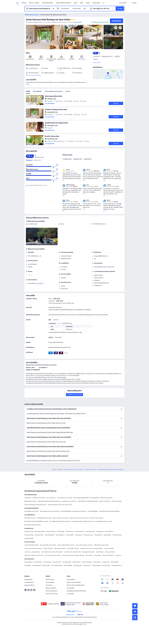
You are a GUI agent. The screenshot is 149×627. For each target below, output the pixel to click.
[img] (45, 37)
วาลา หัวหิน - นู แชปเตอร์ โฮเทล (32, 552)
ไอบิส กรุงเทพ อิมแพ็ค (59, 548)
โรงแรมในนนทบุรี (28, 531)
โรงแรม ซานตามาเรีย (91, 469)
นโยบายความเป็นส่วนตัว (51, 591)
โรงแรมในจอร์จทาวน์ (117, 565)
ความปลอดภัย (70, 593)
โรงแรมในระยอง (70, 531)
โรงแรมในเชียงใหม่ (29, 538)
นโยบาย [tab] (68, 91)
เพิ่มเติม (28, 84)
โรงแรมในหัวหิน (107, 535)
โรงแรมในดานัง (106, 562)
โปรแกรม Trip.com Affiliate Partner (76, 585)
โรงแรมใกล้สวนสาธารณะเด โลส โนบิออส (49, 511)
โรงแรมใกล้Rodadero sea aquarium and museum (73, 511)
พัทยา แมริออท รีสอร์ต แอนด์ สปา (84, 545)
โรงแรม (60, 469)
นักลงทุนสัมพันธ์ (71, 579)
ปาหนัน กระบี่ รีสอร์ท (110, 552)
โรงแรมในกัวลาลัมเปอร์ (57, 565)
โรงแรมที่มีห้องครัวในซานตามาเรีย (103, 521)
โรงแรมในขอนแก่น (51, 531)
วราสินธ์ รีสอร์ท (100, 552)
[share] (134, 611)
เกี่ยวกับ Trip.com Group (52, 593)
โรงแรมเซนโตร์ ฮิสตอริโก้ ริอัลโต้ (81, 497)
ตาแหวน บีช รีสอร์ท (48, 548)
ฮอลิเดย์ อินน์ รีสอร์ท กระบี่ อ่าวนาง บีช (33, 555)
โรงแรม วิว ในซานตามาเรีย (96, 518)
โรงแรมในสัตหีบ (70, 535)
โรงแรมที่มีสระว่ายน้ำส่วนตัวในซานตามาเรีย (59, 521)
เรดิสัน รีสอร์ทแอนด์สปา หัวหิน (101, 545)
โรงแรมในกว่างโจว (57, 562)
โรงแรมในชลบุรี (99, 531)
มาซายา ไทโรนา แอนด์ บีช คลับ (64, 497)
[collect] (134, 605)
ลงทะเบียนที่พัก (70, 588)
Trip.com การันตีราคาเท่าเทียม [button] (101, 22)
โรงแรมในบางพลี (67, 562)
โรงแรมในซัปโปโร (68, 565)
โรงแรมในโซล (27, 565)
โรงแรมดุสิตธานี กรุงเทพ (88, 552)
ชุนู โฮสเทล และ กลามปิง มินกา (69, 501)
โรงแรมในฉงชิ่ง (46, 565)
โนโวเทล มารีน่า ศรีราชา (108, 555)
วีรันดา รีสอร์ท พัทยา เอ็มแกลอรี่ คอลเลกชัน (52, 552)
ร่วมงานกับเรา (49, 585)
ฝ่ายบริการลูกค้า (28, 579)
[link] (122, 2)
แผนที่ (75, 3)
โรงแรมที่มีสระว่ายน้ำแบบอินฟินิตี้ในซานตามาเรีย (36, 521)
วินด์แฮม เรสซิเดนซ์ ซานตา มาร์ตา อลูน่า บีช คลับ (60, 504)
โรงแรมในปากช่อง (39, 535)
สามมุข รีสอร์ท (97, 555)
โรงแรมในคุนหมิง (77, 565)
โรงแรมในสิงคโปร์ (36, 565)
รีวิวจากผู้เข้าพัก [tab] (37, 91)
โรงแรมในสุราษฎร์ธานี (39, 531)
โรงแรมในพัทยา (98, 535)
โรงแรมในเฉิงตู (47, 562)
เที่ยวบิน (24, 3)
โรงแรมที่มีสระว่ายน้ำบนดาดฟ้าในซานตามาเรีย (82, 521)
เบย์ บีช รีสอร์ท (89, 555)
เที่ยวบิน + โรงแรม (34, 3)
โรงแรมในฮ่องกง (28, 562)
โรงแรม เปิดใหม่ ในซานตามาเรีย (60, 518)
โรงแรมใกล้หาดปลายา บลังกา (31, 511)
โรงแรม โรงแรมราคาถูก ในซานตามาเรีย (79, 518)
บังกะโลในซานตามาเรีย (29, 518)
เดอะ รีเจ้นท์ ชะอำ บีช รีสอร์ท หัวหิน (72, 552)
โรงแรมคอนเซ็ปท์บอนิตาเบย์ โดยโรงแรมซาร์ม (35, 504)
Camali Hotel (27, 497)
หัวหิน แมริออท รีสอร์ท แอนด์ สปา (66, 545)
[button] (104, 3)
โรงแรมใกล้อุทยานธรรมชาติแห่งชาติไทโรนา (109, 511)
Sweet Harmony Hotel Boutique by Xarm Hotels (48, 19)
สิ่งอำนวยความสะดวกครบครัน (33, 75)
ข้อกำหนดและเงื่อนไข (51, 588)
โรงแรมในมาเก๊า (87, 565)
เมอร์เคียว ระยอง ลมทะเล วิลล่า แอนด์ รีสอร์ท (91, 548)
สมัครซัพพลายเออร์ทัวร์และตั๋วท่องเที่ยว (76, 591)
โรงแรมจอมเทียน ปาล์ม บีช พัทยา (48, 545)
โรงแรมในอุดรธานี (79, 531)
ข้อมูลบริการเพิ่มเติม (29, 585)
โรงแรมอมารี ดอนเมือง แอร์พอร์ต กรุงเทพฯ (73, 555)
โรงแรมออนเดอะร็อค (116, 501)
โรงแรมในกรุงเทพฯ (90, 531)
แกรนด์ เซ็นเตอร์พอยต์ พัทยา (31, 545)
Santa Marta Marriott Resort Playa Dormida (49, 501)
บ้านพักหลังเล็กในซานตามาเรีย (44, 518)
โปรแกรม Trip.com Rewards (74, 582)
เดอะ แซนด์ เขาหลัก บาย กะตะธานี (53, 555)
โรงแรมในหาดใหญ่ (28, 535)
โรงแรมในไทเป (97, 562)
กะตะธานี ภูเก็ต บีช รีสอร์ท (72, 548)
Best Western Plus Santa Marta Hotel (88, 501)
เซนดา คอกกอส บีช (51, 497)
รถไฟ (81, 3)
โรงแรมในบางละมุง (88, 535)
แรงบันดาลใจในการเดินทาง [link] (63, 3)
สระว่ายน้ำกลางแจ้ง (32, 224)
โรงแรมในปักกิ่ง (114, 562)
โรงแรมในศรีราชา (109, 531)
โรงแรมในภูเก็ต (60, 531)
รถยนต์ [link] (88, 3)
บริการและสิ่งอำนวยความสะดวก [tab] (54, 91)
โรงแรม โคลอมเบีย (68, 469)
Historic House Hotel (104, 501)
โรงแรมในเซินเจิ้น (96, 565)
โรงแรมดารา (118, 555)
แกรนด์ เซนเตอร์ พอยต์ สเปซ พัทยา (33, 548)
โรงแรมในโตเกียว (38, 562)
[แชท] (134, 617)
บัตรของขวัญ (96, 3)
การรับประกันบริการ (29, 582)
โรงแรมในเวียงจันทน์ (87, 562)
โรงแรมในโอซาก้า (76, 562)
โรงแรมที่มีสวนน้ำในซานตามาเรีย (32, 525)
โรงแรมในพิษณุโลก (49, 535)
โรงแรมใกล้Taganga (93, 511)
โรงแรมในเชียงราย (60, 535)
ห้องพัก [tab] (28, 91)
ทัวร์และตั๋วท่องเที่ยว (47, 3)
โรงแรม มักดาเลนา (79, 469)
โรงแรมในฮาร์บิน (106, 565)
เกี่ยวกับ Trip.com (50, 579)
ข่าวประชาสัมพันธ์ (50, 582)
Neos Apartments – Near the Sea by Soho (101, 497)
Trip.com (54, 469)
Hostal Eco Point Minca (39, 497)
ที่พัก (17, 3)
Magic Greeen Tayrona (30, 501)
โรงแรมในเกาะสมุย (117, 535)
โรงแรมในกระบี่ (78, 535)
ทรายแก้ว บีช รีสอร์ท (109, 548)
